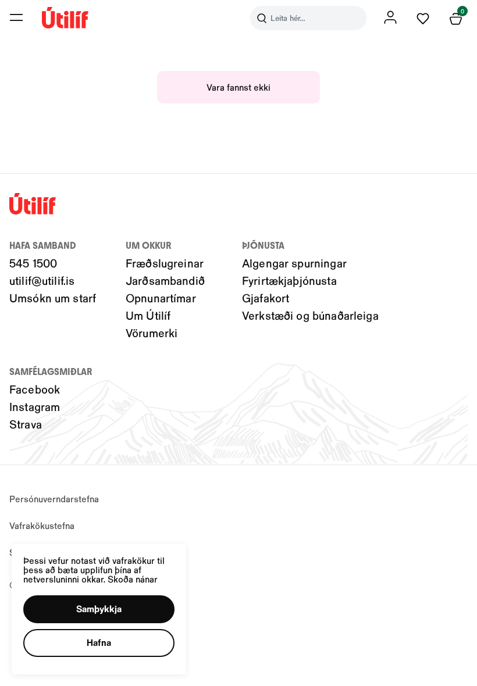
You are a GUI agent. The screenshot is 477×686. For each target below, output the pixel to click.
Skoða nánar (133, 578)
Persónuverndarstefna (54, 498)
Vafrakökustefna (41, 525)
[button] (16, 17)
